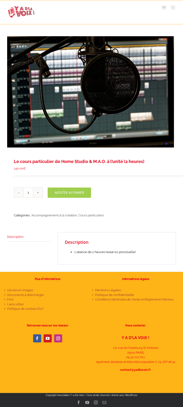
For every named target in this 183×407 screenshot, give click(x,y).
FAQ (10, 299)
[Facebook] (37, 338)
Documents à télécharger (25, 295)
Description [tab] (15, 237)
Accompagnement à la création (54, 215)
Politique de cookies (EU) (25, 308)
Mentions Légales (108, 290)
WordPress (131, 395)
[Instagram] (58, 338)
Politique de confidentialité (114, 295)
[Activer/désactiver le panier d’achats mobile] (163, 7)
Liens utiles (15, 304)
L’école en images (20, 290)
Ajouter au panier (69, 192)
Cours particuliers (91, 215)
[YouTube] (48, 338)
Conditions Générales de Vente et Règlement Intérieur (134, 299)
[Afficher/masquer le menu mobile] (173, 7)
